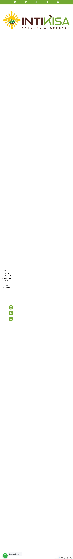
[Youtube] (58, 2)
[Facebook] (15, 2)
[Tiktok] (36, 2)
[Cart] (11, 307)
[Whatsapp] (47, 2)
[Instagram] (26, 2)
